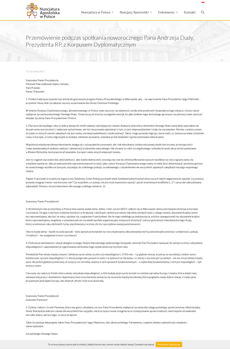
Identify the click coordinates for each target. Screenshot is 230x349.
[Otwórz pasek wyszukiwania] (201, 12)
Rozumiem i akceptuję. (168, 344)
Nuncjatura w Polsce (95, 12)
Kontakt (190, 12)
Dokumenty (166, 12)
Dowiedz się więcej (144, 344)
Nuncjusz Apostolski (134, 12)
